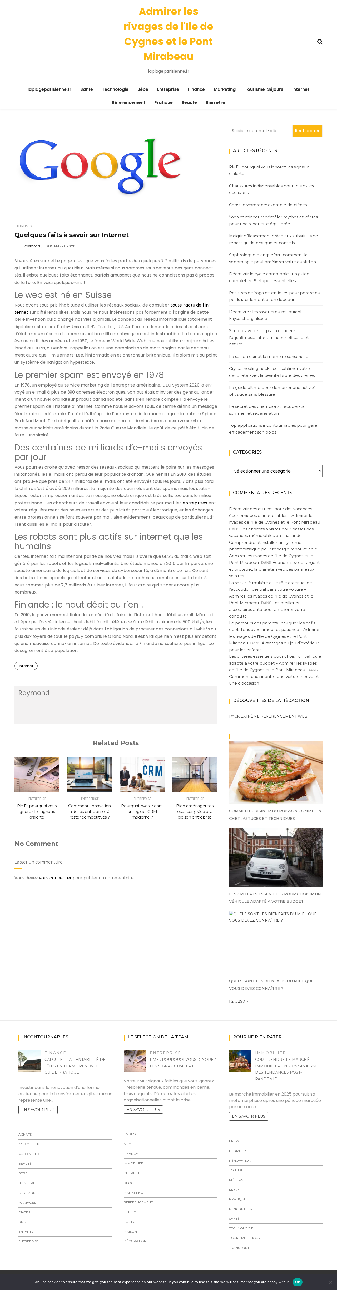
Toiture (236, 1170)
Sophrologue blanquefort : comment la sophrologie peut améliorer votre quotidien (272, 258)
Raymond (32, 246)
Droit (23, 1222)
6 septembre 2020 (58, 246)
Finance (196, 89)
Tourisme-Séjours (264, 89)
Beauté (189, 102)
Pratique (163, 102)
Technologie (115, 89)
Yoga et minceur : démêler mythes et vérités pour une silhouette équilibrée (273, 220)
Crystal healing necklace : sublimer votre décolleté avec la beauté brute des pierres (272, 372)
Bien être (215, 102)
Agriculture (30, 1144)
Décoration (135, 1241)
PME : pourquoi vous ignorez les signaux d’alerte (36, 811)
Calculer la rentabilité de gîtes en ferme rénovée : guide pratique (75, 1066)
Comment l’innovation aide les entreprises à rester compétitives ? (89, 811)
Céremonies (29, 1193)
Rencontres (240, 1209)
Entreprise (168, 89)
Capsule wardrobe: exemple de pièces (268, 204)
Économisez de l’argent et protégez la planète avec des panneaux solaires (274, 569)
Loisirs (130, 1222)
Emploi (130, 1134)
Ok (297, 1282)
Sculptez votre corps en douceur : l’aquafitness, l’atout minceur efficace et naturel (269, 337)
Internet (300, 89)
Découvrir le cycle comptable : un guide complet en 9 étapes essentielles (269, 277)
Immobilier (133, 1163)
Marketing (225, 89)
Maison (130, 1231)
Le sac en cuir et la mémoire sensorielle (268, 356)
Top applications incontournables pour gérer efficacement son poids (274, 429)
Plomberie (239, 1151)
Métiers (236, 1180)
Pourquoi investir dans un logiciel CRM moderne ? (142, 811)
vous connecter (55, 878)
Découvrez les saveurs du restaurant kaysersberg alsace (265, 315)
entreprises (195, 503)
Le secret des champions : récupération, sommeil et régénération (269, 410)
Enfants (25, 1231)
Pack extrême (244, 716)
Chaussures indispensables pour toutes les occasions (271, 189)
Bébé (142, 89)
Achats (25, 1134)
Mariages (27, 1202)
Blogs (129, 1183)
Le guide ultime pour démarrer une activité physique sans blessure (272, 391)
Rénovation (240, 1160)
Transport (239, 1248)
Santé (86, 89)
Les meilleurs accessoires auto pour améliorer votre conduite (267, 609)
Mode (234, 1190)
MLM (127, 1144)
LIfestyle (132, 1212)
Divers (24, 1212)
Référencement (128, 102)
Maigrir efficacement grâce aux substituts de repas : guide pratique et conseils (273, 239)
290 (241, 1001)
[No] (330, 1282)
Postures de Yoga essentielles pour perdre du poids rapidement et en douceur (274, 296)
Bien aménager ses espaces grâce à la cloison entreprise (194, 811)
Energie (236, 1141)
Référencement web (284, 716)
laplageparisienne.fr (49, 89)
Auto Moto (28, 1154)
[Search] (320, 41)
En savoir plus (38, 1109)
